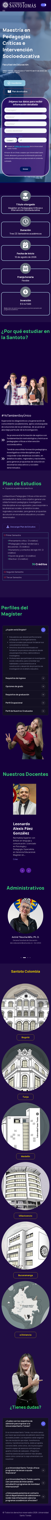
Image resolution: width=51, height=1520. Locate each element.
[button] (14, 83)
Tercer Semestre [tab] (13, 577)
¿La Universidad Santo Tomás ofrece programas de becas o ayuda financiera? (22, 1470)
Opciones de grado (14, 686)
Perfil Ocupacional (14, 702)
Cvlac (15, 859)
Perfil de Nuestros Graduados (19, 711)
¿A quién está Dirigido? (16, 629)
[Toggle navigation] (3, 11)
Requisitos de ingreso (16, 678)
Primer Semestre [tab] (12, 535)
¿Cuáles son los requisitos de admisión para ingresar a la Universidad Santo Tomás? (19, 1423)
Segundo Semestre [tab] (13, 572)
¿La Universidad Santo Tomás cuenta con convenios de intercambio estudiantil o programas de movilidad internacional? (23, 1483)
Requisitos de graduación (17, 694)
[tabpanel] (25, 553)
